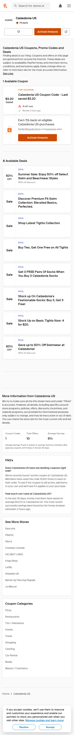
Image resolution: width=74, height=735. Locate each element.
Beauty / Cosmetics (16, 668)
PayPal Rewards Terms (29, 129)
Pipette (9, 535)
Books (8, 661)
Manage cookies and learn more (44, 720)
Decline (24, 727)
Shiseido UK (12, 573)
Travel (8, 636)
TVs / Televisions (14, 623)
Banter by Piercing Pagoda (20, 580)
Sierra (8, 541)
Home (5, 693)
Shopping (10, 642)
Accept (50, 727)
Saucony (10, 528)
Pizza (8, 610)
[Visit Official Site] (66, 31)
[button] (69, 5)
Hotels (9, 629)
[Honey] (5, 5)
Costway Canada (15, 547)
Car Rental (11, 655)
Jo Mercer (11, 586)
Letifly (8, 567)
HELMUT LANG (14, 554)
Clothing (10, 649)
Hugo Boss (11, 560)
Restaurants (12, 616)
